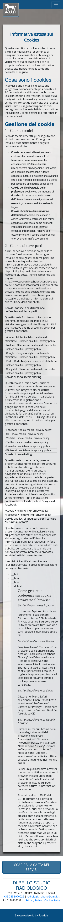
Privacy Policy (34, 900)
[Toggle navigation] (55, 4)
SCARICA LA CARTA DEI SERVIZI (31, 867)
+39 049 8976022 (14, 896)
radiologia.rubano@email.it (43, 896)
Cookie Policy (52, 900)
